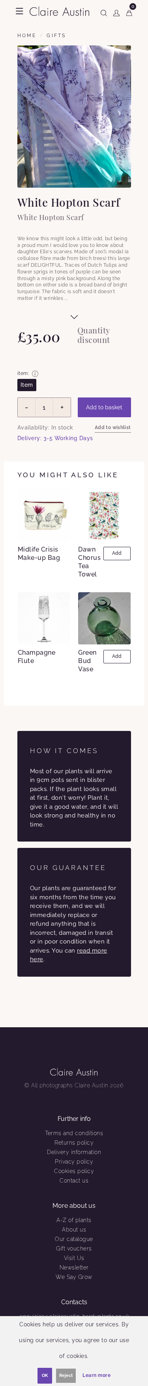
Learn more (96, 1375)
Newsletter (74, 1267)
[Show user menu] (116, 11)
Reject (66, 1375)
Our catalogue (74, 1239)
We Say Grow (74, 1277)
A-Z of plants (74, 1220)
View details (45, 515)
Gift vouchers (74, 1248)
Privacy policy (74, 1161)
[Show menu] (19, 11)
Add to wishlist (113, 427)
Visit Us (74, 1258)
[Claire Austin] (59, 10)
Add (117, 553)
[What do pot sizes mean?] (35, 374)
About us (74, 1229)
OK (45, 1375)
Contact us (74, 1180)
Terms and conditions (74, 1133)
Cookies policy (74, 1171)
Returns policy (74, 1142)
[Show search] (104, 11)
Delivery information (74, 1152)
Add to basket (104, 407)
